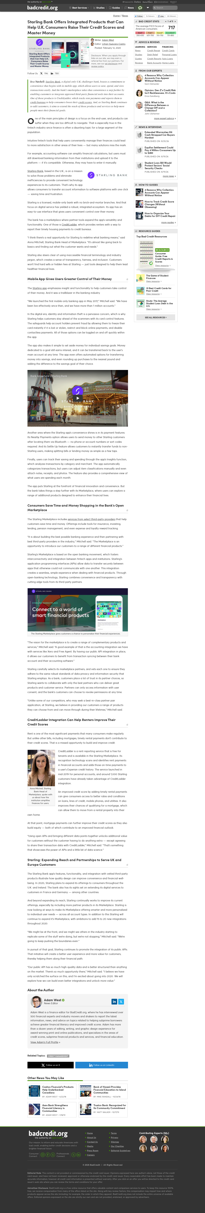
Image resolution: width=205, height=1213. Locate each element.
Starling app (40, 288)
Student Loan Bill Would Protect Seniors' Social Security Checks (158, 165)
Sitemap (115, 1141)
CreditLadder (69, 224)
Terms (114, 1133)
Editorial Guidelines (120, 1150)
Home (116, 15)
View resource (162, 265)
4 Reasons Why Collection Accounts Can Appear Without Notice (159, 78)
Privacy (114, 1137)
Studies (138, 54)
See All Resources (156, 317)
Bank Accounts (154, 62)
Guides (138, 58)
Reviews (139, 62)
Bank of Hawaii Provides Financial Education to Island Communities (109, 1089)
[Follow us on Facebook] (47, 1154)
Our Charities (117, 1146)
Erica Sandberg (152, 96)
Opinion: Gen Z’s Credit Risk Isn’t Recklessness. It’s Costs (160, 91)
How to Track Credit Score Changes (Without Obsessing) (159, 204)
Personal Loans (169, 54)
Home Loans (168, 62)
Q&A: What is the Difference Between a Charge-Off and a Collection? (157, 106)
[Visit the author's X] (121, 1001)
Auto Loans (167, 58)
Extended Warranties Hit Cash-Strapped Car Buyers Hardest (160, 134)
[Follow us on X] (53, 1154)
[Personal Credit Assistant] (140, 7)
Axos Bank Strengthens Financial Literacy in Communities (55, 1108)
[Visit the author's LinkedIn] (114, 1001)
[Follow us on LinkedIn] (78, 1154)
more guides (167, 222)
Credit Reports (154, 58)
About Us (91, 1137)
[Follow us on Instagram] (43, 1154)
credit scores (85, 102)
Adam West (52, 1000)
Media (90, 1146)
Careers (91, 1154)
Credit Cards (168, 50)
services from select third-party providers (91, 519)
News (125, 15)
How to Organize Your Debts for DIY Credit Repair (160, 215)
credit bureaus (38, 102)
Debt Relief (152, 54)
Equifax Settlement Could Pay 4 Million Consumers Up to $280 (160, 150)
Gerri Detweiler (152, 83)
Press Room (92, 1150)
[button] (79, 7)
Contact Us (92, 1141)
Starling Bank (53, 81)
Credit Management (58, 1056)
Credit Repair (153, 50)
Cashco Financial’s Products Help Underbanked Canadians (58, 1089)
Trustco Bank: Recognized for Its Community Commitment (109, 1107)
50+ (166, 1133)
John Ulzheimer (152, 113)
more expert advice (164, 118)
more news (168, 176)
